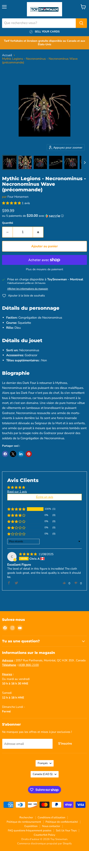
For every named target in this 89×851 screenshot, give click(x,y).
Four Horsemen (18, 197)
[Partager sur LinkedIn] (21, 454)
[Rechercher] (81, 23)
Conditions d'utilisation (51, 817)
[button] (10, 162)
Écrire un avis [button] (44, 497)
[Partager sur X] (13, 454)
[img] (28, 554)
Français (43, 763)
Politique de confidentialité (62, 822)
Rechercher (26, 817)
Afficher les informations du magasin (27, 288)
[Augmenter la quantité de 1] (38, 232)
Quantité (7, 223)
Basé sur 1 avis (17, 492)
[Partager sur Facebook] (5, 454)
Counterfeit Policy (44, 835)
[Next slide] (84, 162)
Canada (43, 774)
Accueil (7, 55)
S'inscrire (65, 743)
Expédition (30, 826)
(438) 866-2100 (28, 665)
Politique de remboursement (24, 822)
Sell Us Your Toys (66, 830)
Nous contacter (51, 826)
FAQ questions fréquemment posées (29, 830)
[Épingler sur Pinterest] (29, 454)
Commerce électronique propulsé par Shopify (44, 843)
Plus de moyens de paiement (44, 269)
